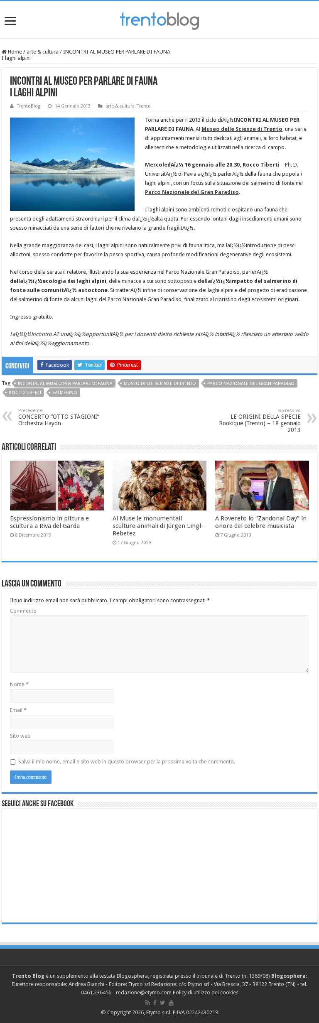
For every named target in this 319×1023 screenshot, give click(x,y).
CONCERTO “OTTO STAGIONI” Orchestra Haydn (58, 417)
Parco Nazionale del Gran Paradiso (250, 383)
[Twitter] (162, 1003)
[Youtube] (171, 1003)
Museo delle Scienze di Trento (160, 383)
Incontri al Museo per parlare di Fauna (65, 383)
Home (14, 52)
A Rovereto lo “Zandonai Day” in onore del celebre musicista (261, 522)
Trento (144, 106)
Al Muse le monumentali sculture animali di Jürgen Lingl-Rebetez (158, 526)
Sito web (20, 736)
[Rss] (148, 1003)
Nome (19, 684)
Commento (23, 611)
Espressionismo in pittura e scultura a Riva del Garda (49, 522)
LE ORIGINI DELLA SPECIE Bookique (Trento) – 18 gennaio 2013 (260, 420)
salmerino (64, 392)
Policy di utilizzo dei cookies (205, 992)
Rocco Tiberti (25, 392)
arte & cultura (43, 52)
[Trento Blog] (159, 19)
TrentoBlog (28, 106)
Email (18, 710)
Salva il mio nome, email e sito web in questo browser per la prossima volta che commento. (126, 761)
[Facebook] (154, 1003)
